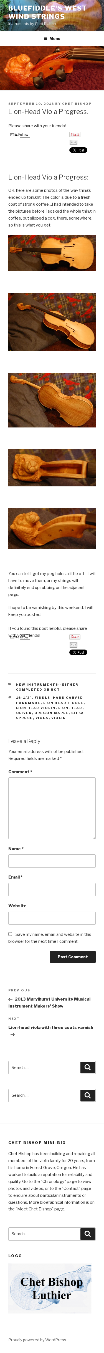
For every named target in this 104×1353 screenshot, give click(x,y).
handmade (28, 703)
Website (17, 905)
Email (15, 877)
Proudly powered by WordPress (37, 1339)
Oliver (24, 713)
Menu (54, 38)
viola (42, 718)
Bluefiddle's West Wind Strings (47, 12)
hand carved (68, 698)
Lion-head (70, 708)
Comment (20, 771)
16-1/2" (24, 698)
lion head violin (36, 708)
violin (58, 718)
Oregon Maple (51, 713)
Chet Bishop (77, 104)
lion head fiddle (63, 703)
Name (16, 848)
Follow (22, 135)
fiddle (42, 698)
